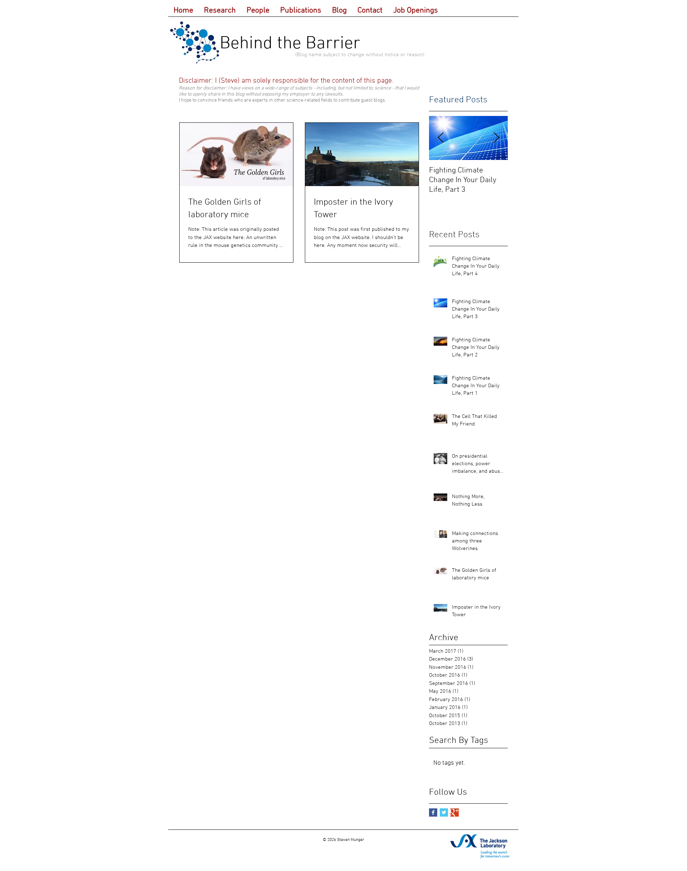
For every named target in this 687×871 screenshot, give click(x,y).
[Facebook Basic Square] (433, 812)
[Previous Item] (440, 137)
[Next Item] (496, 137)
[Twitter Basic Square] (444, 812)
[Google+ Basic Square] (454, 812)
